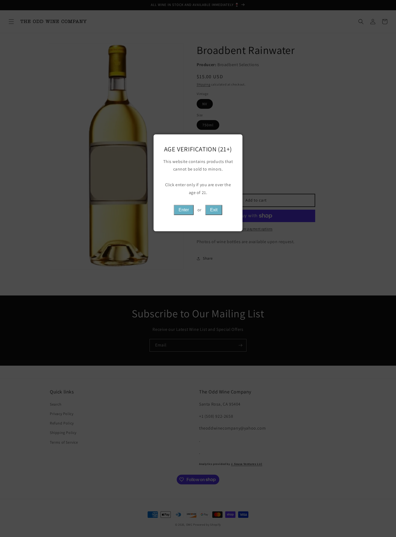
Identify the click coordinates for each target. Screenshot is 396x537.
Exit (213, 210)
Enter (184, 210)
